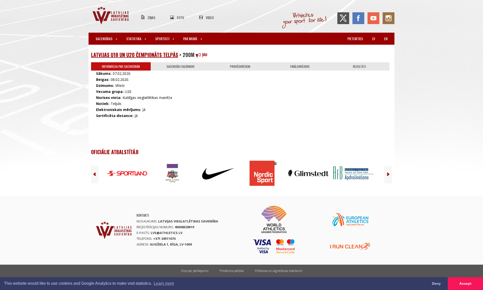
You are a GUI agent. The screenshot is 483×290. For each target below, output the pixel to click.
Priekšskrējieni (240, 66)
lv (373, 38)
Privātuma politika (232, 271)
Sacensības (104, 38)
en (385, 38)
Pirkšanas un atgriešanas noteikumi (278, 271)
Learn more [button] (164, 283)
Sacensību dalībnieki (180, 66)
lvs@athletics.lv (166, 232)
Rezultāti (359, 66)
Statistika (134, 38)
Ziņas (151, 17)
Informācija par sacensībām (121, 66)
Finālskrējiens (300, 66)
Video (210, 17)
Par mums (190, 38)
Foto (180, 17)
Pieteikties (355, 38)
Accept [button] (465, 283)
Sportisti (162, 38)
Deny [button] (436, 283)
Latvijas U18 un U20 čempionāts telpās (134, 55)
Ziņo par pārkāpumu (195, 271)
